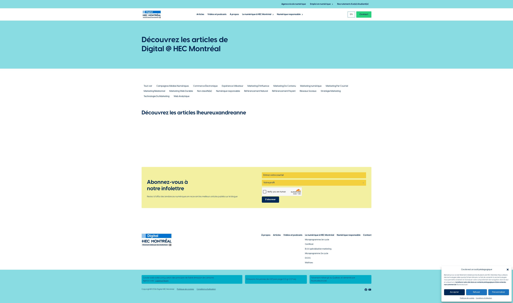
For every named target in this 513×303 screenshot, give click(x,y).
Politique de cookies (467, 298)
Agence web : (156, 281)
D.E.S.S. (308, 258)
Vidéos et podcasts (216, 14)
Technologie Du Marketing (156, 96)
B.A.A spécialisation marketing (318, 249)
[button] (507, 269)
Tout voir (148, 86)
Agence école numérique (293, 4)
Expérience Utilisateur (232, 86)
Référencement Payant (284, 91)
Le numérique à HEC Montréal (256, 14)
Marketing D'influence (258, 86)
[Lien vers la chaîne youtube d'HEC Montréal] (369, 290)
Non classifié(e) (204, 91)
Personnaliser (498, 292)
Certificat (309, 244)
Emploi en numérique (320, 4)
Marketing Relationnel (154, 91)
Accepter (454, 292)
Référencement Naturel (256, 91)
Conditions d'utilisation (206, 289)
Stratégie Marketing (331, 91)
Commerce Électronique (205, 86)
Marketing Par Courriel (337, 86)
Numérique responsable (289, 14)
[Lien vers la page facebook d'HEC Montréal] (365, 290)
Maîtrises (309, 263)
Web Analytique (181, 96)
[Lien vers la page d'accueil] (152, 14)
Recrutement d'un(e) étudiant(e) (352, 4)
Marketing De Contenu (284, 86)
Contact (364, 14)
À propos (234, 14)
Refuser (476, 292)
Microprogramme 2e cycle (316, 254)
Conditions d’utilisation (484, 298)
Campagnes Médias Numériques (172, 86)
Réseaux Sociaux (308, 91)
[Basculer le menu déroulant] (332, 4)
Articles (200, 14)
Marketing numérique (311, 86)
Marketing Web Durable (181, 91)
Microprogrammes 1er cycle (317, 240)
